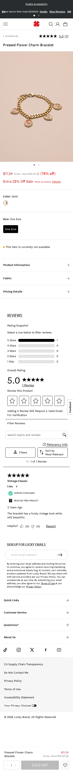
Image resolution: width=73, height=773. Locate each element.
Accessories (11, 36)
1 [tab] (34, 15)
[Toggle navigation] (6, 24)
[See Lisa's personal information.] (16, 486)
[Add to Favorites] (65, 765)
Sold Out (40, 765)
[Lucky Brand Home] (36, 24)
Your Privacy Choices (17, 705)
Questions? (11, 625)
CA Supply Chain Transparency (23, 664)
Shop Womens (57, 11)
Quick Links (11, 600)
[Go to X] (32, 650)
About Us (10, 637)
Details (43, 11)
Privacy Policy (33, 586)
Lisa (10, 486)
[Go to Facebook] (45, 650)
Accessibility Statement (19, 697)
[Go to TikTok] (5, 650)
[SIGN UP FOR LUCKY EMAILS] (60, 555)
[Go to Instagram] (18, 650)
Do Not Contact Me (16, 672)
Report (51, 526)
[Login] (57, 24)
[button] (51, 24)
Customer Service (15, 612)
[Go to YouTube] (59, 650)
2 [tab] (38, 15)
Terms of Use (48, 583)
